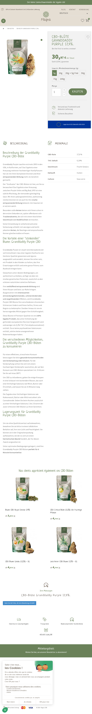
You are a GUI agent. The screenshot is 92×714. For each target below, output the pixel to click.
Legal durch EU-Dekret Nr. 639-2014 (74, 124)
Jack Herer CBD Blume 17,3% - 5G (63, 562)
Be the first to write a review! (64, 48)
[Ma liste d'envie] (82, 21)
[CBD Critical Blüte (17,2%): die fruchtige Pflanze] (68, 489)
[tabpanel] (23, 58)
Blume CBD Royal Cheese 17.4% (17, 510)
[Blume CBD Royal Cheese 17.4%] (23, 489)
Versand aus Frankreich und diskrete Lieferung (69, 107)
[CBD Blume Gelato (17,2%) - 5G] (23, 540)
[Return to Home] (3, 28)
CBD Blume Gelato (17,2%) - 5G (17, 562)
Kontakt (72, 10)
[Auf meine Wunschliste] (88, 37)
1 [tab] (41, 40)
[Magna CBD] (46, 16)
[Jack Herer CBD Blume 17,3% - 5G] (68, 540)
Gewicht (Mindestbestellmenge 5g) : (65, 68)
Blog (63, 10)
